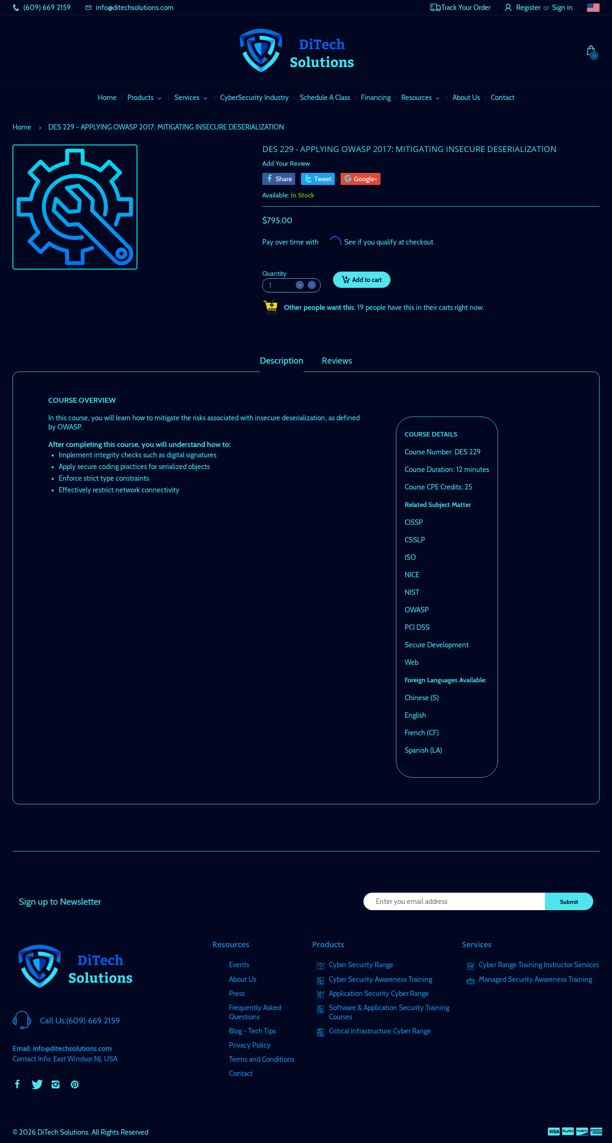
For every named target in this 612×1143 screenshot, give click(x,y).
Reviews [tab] (337, 361)
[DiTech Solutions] (296, 49)
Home (21, 127)
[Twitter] (36, 1084)
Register (528, 7)
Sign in (562, 7)
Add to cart (367, 280)
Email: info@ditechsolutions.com (62, 1048)
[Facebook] (17, 1084)
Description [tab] (282, 361)
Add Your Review (286, 163)
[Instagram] (55, 1084)
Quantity (274, 273)
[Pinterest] (74, 1084)
